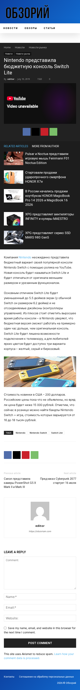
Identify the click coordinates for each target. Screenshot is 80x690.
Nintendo (25, 257)
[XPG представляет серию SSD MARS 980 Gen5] (13, 237)
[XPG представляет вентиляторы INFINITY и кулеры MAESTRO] (13, 218)
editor (10, 78)
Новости (20, 47)
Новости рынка (38, 47)
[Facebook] (26, 132)
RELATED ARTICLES (16, 146)
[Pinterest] (44, 132)
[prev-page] (68, 146)
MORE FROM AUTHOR (45, 146)
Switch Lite (57, 432)
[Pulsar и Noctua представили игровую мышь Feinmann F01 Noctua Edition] (13, 158)
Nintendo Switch (38, 432)
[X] (35, 132)
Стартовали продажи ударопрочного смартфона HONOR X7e (45, 177)
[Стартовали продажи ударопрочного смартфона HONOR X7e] (13, 177)
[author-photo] (40, 520)
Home (7, 47)
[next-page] (74, 146)
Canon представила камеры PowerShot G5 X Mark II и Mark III (20, 483)
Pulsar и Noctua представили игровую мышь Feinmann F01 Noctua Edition (47, 158)
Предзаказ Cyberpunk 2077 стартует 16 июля (58, 481)
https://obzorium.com (40, 531)
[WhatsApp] (53, 132)
